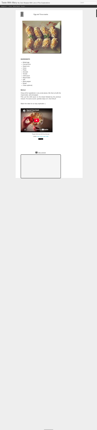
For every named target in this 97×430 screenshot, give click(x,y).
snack (41, 136)
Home (10, 6)
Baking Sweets (16, 6)
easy (38, 136)
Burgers (23, 6)
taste (44, 136)
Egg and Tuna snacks (41, 14)
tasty (47, 136)
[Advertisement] (69, 35)
